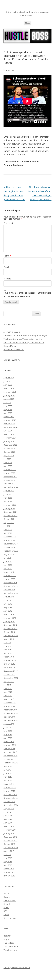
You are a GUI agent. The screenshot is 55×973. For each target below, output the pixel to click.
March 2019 (9, 614)
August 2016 (9, 724)
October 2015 (9, 759)
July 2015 (7, 769)
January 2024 (9, 441)
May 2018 (8, 649)
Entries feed (9, 943)
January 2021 (9, 540)
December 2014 (10, 794)
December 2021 (10, 512)
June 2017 (8, 688)
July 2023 (7, 459)
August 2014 (9, 808)
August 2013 (9, 851)
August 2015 (9, 766)
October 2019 (9, 589)
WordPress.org (10, 950)
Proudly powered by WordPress (17, 967)
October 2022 (9, 483)
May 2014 (8, 819)
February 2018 (10, 660)
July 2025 (7, 402)
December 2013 (10, 837)
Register (7, 935)
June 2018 (8, 646)
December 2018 (10, 625)
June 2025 (8, 406)
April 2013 (8, 865)
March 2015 (9, 784)
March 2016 (9, 741)
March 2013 (9, 868)
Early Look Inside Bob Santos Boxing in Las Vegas (25, 335)
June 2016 (8, 731)
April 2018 (8, 653)
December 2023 (10, 445)
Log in (6, 939)
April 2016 (8, 738)
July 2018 (7, 642)
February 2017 (10, 702)
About (6, 893)
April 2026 (8, 384)
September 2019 (11, 593)
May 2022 (8, 498)
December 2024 (10, 427)
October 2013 (9, 844)
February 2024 (10, 437)
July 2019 (7, 600)
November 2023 (10, 448)
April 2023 (8, 466)
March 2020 (9, 572)
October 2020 (9, 547)
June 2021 (8, 529)
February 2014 (10, 829)
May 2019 (8, 607)
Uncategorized (10, 918)
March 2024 (9, 434)
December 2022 (10, 476)
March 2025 (9, 416)
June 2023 (8, 462)
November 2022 (10, 480)
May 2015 (8, 777)
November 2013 (10, 840)
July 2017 (7, 685)
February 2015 (10, 787)
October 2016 (9, 716)
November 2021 (10, 515)
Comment (9, 223)
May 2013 (8, 861)
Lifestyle (7, 904)
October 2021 (9, 519)
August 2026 (9, 377)
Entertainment (10, 900)
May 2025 (8, 409)
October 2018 (9, 632)
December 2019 (10, 582)
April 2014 (8, 822)
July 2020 (7, 558)
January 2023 (9, 473)
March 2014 (9, 826)
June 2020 (8, 561)
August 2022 (9, 490)
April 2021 (8, 533)
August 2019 (9, 596)
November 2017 (10, 671)
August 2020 (9, 554)
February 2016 (10, 745)
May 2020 (8, 565)
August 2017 (9, 681)
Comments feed (11, 946)
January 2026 (9, 395)
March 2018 (9, 656)
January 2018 (9, 663)
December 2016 (10, 709)
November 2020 (10, 543)
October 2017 (9, 674)
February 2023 (10, 469)
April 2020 (8, 568)
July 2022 (7, 494)
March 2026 (9, 388)
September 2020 (11, 550)
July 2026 (7, 381)
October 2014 (9, 801)
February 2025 (10, 420)
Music (6, 907)
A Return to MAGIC (12, 332)
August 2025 (9, 399)
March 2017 (9, 699)
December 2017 (10, 667)
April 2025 (8, 413)
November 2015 (10, 755)
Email (7, 267)
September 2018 (11, 635)
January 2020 (9, 579)
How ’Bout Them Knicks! (14, 349)
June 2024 (8, 430)
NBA (5, 911)
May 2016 (8, 734)
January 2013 (9, 875)
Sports (6, 914)
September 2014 (11, 805)
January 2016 (9, 748)
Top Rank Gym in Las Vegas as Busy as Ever (23, 339)
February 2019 (10, 618)
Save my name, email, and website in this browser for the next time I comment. (27, 294)
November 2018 (10, 628)
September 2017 (11, 678)
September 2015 (11, 762)
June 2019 (8, 603)
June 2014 (8, 815)
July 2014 (7, 812)
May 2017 (8, 692)
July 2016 (7, 727)
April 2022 (8, 501)
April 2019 (8, 611)
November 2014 (10, 798)
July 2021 (7, 526)
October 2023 (9, 452)
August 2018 (9, 639)
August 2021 (9, 522)
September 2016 (11, 720)
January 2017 (9, 706)
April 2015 (8, 780)
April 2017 (8, 695)
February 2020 (10, 575)
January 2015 (9, 791)
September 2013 (11, 847)
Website (7, 278)
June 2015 (8, 773)
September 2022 (11, 487)
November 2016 (10, 713)
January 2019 (9, 621)
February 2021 (10, 536)
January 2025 (9, 423)
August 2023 (9, 455)
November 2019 (10, 586)
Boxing (7, 897)
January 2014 (9, 833)
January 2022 (9, 508)
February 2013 (10, 872)
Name (7, 255)
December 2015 (10, 752)
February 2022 (10, 505)
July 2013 (7, 854)
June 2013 (8, 858)
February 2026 (10, 392)
